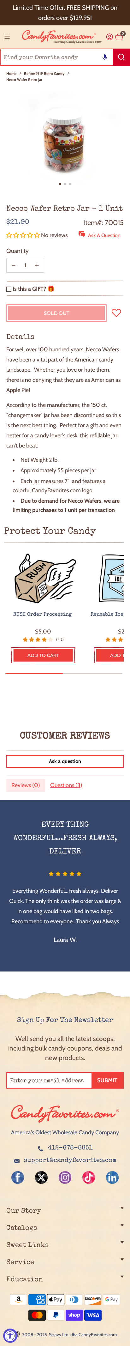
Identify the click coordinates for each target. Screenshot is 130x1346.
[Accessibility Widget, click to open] (10, 1336)
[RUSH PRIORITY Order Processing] (43, 578)
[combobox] (65, 57)
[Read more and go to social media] (17, 1177)
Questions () (66, 785)
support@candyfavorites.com (70, 1160)
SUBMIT (107, 1080)
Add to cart (43, 655)
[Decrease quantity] (14, 265)
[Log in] (110, 37)
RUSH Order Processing (43, 614)
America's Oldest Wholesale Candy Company (65, 1132)
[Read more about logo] (65, 1123)
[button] (105, 57)
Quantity (17, 251)
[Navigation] (7, 37)
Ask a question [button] (65, 761)
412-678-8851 (70, 1148)
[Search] (121, 57)
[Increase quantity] (37, 265)
